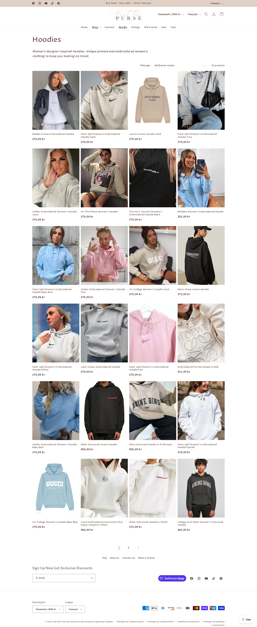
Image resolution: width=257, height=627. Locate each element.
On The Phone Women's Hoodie (99, 211)
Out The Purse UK (61, 621)
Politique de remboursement (130, 621)
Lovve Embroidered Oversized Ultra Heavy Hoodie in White (102, 524)
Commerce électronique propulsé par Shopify (91, 621)
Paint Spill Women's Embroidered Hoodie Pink (149, 369)
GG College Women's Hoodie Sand (149, 289)
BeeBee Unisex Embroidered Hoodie (53, 134)
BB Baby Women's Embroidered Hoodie (200, 211)
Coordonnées (218, 625)
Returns (114, 557)
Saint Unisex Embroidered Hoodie (100, 367)
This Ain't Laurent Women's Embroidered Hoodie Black (145, 213)
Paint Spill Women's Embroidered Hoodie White (52, 369)
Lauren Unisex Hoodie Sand (145, 134)
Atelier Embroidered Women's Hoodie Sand (54, 213)
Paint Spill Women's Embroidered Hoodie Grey (197, 136)
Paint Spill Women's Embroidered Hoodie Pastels (197, 446)
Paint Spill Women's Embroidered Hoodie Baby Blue (52, 291)
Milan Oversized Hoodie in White (148, 522)
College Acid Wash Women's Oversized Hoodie (200, 524)
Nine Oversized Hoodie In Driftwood (150, 444)
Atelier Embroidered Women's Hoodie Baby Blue (54, 446)
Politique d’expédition (214, 621)
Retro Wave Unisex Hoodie (193, 289)
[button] (96, 27)
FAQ (104, 557)
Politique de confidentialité (160, 621)
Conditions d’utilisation (188, 621)
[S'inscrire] (91, 578)
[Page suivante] (138, 547)
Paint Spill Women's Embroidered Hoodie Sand (100, 136)
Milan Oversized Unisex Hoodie (99, 444)
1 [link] (119, 547)
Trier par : (145, 65)
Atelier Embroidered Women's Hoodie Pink (103, 291)
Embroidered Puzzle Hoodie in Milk (198, 367)
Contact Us (128, 557)
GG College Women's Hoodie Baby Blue (55, 522)
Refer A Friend (146, 557)
